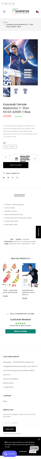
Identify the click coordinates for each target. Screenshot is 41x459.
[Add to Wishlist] (24, 285)
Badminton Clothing (20, 241)
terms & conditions (10, 379)
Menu (5, 12)
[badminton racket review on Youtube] (13, 3)
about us (6, 375)
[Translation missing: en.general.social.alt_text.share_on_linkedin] (12, 178)
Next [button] (35, 62)
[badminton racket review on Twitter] (6, 3)
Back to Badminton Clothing (22, 314)
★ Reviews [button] (38, 232)
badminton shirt (14, 244)
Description (19, 195)
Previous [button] (6, 62)
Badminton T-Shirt (28, 244)
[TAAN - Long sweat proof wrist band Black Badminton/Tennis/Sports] (10, 285)
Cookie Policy (8, 387)
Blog (5, 401)
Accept (33, 452)
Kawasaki (25, 239)
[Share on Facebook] (4, 178)
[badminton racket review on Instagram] (9, 3)
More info (23, 452)
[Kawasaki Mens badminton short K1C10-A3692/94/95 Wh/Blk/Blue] (29, 285)
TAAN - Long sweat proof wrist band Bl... (10, 291)
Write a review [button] (20, 331)
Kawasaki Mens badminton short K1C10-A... (28, 292)
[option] (20, 62)
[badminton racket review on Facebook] (2, 3)
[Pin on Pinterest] (17, 178)
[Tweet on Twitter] (8, 178)
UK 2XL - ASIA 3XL (10, 147)
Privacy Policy (8, 383)
